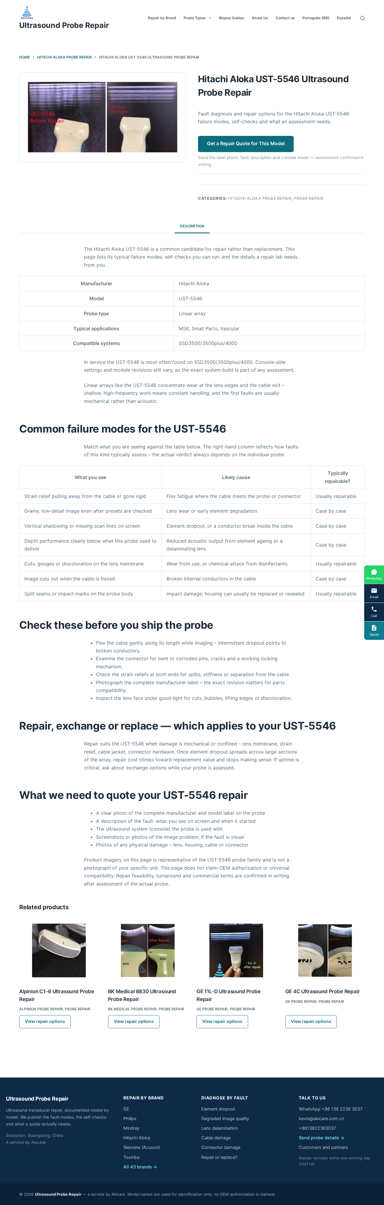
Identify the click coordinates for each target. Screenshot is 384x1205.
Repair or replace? (219, 1157)
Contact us (285, 18)
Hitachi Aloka (136, 1138)
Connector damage (220, 1147)
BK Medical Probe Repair (132, 1009)
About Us (260, 18)
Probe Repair (308, 198)
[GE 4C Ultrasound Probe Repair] (325, 950)
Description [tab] (192, 226)
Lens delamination (219, 1128)
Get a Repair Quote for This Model (246, 143)
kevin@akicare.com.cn (321, 1118)
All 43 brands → (140, 1167)
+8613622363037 (317, 1128)
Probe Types (195, 18)
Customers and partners (323, 1147)
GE (126, 1109)
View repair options (45, 1021)
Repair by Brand (162, 18)
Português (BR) (315, 18)
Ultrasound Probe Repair (64, 25)
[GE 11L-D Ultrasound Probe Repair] (236, 950)
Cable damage (216, 1138)
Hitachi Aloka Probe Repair (260, 198)
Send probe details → (321, 1138)
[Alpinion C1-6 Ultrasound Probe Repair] (59, 950)
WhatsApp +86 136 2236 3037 (330, 1109)
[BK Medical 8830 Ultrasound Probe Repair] (148, 950)
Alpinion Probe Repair (41, 1009)
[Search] (362, 18)
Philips (129, 1118)
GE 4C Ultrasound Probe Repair (322, 991)
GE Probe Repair (212, 1009)
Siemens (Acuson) (141, 1147)
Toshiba (131, 1157)
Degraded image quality (225, 1118)
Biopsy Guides (231, 18)
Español (344, 18)
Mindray (131, 1128)
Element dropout (218, 1109)
